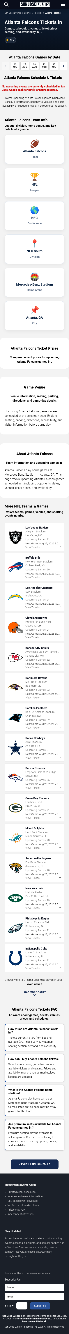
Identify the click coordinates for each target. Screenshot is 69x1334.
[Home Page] (35, 4)
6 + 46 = (9, 1305)
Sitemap (28, 1326)
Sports (27, 13)
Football (38, 13)
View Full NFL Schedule (34, 1164)
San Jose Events (13, 13)
